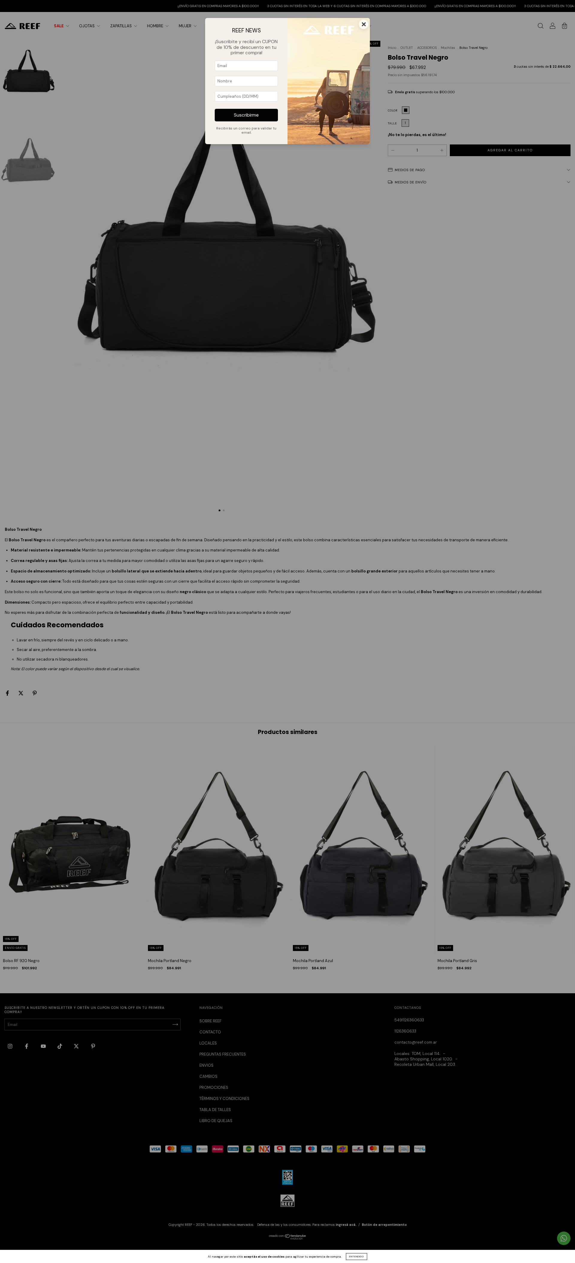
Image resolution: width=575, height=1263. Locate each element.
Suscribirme (246, 115)
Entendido (356, 1256)
